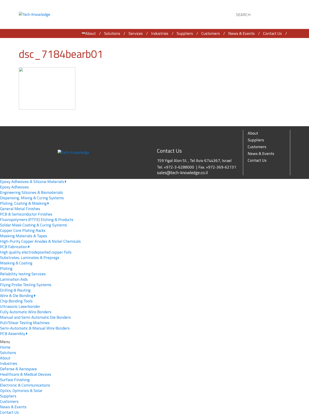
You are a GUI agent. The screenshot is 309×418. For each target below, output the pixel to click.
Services (135, 33)
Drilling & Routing (15, 290)
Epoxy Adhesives (14, 187)
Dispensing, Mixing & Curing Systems (32, 198)
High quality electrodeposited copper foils (35, 252)
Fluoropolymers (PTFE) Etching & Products (36, 219)
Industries (159, 33)
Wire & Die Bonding (17, 295)
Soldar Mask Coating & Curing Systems (33, 225)
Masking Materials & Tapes (23, 236)
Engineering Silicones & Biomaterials (31, 192)
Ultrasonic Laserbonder (20, 306)
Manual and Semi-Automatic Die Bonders (35, 317)
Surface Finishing (15, 380)
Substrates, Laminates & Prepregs (29, 257)
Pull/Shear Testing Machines (25, 323)
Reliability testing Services (23, 274)
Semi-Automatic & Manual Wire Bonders (35, 328)
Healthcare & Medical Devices (25, 374)
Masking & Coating (16, 263)
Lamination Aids (14, 279)
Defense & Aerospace (18, 369)
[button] (282, 14)
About (90, 33)
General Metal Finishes (20, 209)
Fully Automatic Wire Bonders (25, 312)
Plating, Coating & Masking (24, 203)
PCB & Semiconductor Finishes (26, 214)
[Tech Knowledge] (34, 14)
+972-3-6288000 (179, 167)
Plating (6, 268)
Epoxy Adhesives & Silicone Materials (32, 181)
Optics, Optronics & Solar (21, 390)
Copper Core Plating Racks (22, 230)
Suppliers (185, 33)
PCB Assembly (13, 333)
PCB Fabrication (14, 247)
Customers (210, 33)
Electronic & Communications (25, 385)
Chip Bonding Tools (16, 301)
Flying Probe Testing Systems (25, 285)
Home (5, 347)
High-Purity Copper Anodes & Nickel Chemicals (40, 241)
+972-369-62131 (221, 167)
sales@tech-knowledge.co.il (182, 172)
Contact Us (272, 33)
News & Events (241, 33)
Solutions (112, 33)
